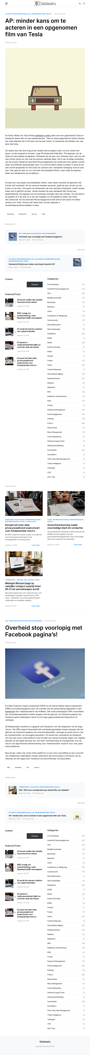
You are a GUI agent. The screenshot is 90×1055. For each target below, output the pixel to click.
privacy (34, 214)
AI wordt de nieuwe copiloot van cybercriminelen (29, 330)
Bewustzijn (51, 302)
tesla (43, 214)
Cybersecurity (52, 320)
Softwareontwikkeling (55, 446)
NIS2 (49, 401)
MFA (49, 392)
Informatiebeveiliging (52, 259)
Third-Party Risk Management (58, 459)
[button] (6, 3)
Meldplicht (51, 387)
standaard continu (43, 135)
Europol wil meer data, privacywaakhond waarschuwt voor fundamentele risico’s (27, 361)
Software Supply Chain (55, 441)
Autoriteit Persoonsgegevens (16, 14)
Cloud (49, 311)
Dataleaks (45, 1041)
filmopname (23, 214)
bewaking (10, 214)
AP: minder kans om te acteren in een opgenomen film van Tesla (37, 815)
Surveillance (51, 454)
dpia (8, 767)
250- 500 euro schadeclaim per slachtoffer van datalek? (44, 790)
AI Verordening (53, 284)
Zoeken (9, 279)
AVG (29, 14)
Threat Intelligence (54, 463)
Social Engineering (54, 437)
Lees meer (36, 545)
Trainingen (51, 468)
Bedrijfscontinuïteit (54, 298)
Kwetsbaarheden (53, 378)
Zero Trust (51, 477)
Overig (25, 261)
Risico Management (49, 233)
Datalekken (39, 259)
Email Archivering (53, 347)
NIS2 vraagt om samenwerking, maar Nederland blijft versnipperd (29, 315)
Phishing (50, 419)
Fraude (50, 360)
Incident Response (54, 369)
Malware (50, 383)
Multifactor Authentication (57, 396)
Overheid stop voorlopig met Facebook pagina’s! (40, 237)
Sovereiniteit (52, 450)
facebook (18, 767)
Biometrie (50, 307)
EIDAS (49, 343)
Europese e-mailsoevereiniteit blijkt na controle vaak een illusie (28, 344)
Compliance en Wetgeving (31, 233)
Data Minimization (54, 325)
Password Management (56, 410)
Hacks (49, 365)
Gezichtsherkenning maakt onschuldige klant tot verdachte (65, 526)
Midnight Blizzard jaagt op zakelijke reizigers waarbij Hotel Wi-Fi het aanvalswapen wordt (23, 586)
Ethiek (49, 351)
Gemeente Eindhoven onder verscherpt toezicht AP (32, 264)
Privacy (49, 14)
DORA (49, 338)
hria (27, 767)
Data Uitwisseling (53, 329)
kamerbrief (10, 711)
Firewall (50, 356)
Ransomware (52, 428)
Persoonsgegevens (38, 14)
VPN (49, 472)
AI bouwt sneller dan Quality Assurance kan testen (29, 301)
